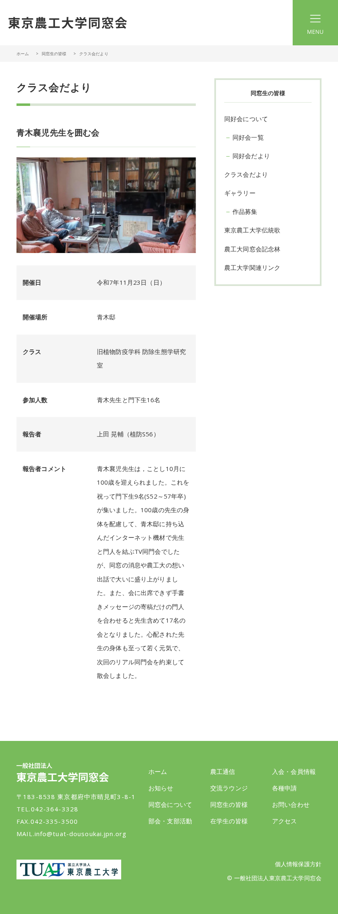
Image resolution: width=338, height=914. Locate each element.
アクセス (284, 821)
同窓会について (170, 804)
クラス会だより (246, 174)
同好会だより (251, 156)
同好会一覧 (248, 137)
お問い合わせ (291, 804)
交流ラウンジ (229, 788)
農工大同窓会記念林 (252, 249)
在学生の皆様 (229, 821)
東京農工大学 (68, 869)
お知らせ (161, 788)
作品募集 (245, 211)
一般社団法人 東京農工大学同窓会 (67, 22)
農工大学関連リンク (252, 267)
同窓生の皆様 (229, 804)
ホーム (22, 54)
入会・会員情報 (294, 771)
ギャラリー (240, 193)
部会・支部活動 (170, 821)
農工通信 (222, 771)
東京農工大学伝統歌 (252, 230)
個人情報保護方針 (298, 864)
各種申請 (284, 788)
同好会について (246, 119)
